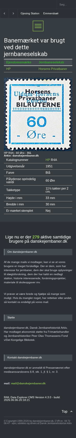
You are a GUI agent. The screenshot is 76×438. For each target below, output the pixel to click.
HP (8, 69)
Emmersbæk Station (55, 13)
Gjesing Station (30, 13)
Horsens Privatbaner (53, 69)
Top (64, 411)
